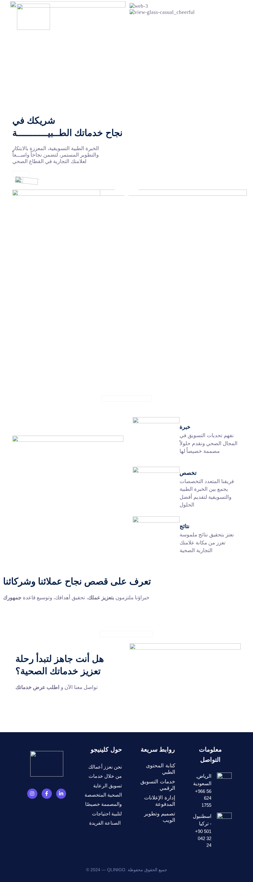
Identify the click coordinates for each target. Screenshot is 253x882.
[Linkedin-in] (61, 794)
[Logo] (33, 17)
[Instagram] (32, 794)
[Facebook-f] (47, 794)
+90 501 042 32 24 (214, 16)
